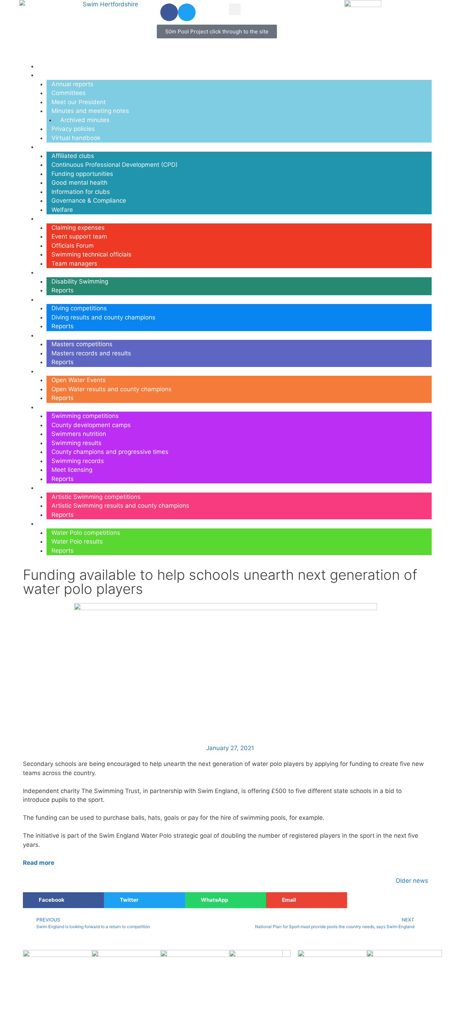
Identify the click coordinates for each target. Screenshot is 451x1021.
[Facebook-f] (169, 12)
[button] (235, 9)
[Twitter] (187, 12)
